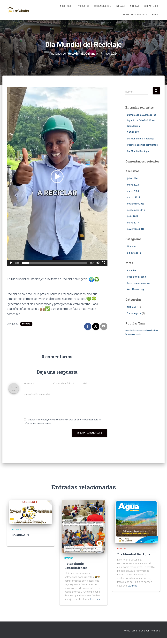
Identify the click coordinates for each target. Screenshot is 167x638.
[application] (57, 176)
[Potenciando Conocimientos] (83, 526)
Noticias (134, 6)
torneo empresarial (133, 334)
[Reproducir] (11, 262)
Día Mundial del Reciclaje (140, 138)
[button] (57, 176)
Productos (83, 6)
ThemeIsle (155, 630)
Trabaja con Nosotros (135, 14)
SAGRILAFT (133, 132)
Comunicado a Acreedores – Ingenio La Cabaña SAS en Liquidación (142, 120)
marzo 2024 (133, 197)
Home (155, 14)
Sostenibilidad (102, 6)
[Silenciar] (98, 262)
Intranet (120, 6)
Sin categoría (134, 253)
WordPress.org (135, 289)
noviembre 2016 (135, 229)
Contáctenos (151, 6)
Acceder (131, 270)
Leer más (95, 599)
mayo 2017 (133, 222)
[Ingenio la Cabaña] (18, 10)
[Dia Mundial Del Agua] (136, 521)
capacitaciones (131, 330)
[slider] (54, 263)
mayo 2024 (133, 191)
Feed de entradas (136, 276)
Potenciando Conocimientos (142, 145)
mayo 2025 (133, 184)
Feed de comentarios (138, 283)
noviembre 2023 (135, 203)
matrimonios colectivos (148, 330)
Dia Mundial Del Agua (138, 151)
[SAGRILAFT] (30, 511)
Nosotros (65, 6)
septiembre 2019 (136, 210)
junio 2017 (132, 216)
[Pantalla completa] (103, 262)
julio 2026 (132, 178)
